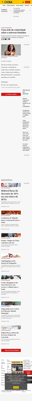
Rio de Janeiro (19, 5)
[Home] (8, 2)
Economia (3, 377)
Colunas (3, 375)
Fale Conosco (24, 391)
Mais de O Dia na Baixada (12, 350)
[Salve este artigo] (7, 39)
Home (4, 5)
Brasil (2, 380)
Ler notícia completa (11, 94)
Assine (27, 2)
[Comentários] (9, 39)
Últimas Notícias (11, 5)
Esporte (3, 373)
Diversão (27, 5)
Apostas (9, 363)
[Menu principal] (2, 2)
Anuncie (29, 390)
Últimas (4, 10)
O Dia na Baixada (6, 27)
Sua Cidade (8, 360)
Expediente (18, 390)
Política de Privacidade (15, 380)
